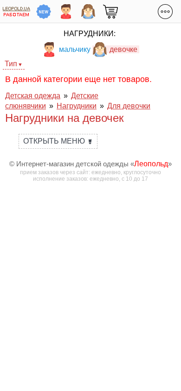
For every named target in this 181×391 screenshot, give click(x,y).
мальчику (74, 49)
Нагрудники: (90, 34)
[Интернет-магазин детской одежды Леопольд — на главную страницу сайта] (16, 11)
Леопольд (151, 164)
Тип (11, 64)
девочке (123, 49)
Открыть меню (58, 141)
